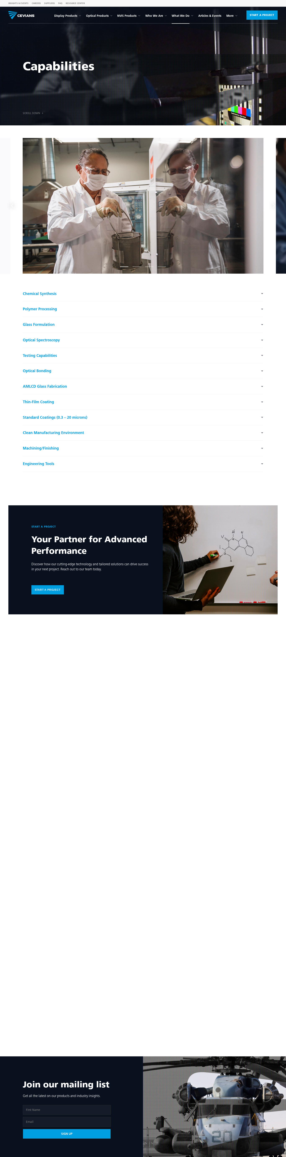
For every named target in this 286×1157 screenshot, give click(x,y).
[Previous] (12, 206)
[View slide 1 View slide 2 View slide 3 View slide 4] (143, 206)
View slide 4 (162, 265)
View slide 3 (149, 265)
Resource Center (75, 3)
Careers (36, 3)
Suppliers (49, 3)
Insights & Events (18, 3)
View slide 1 (124, 265)
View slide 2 (137, 265)
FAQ (60, 3)
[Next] (273, 206)
